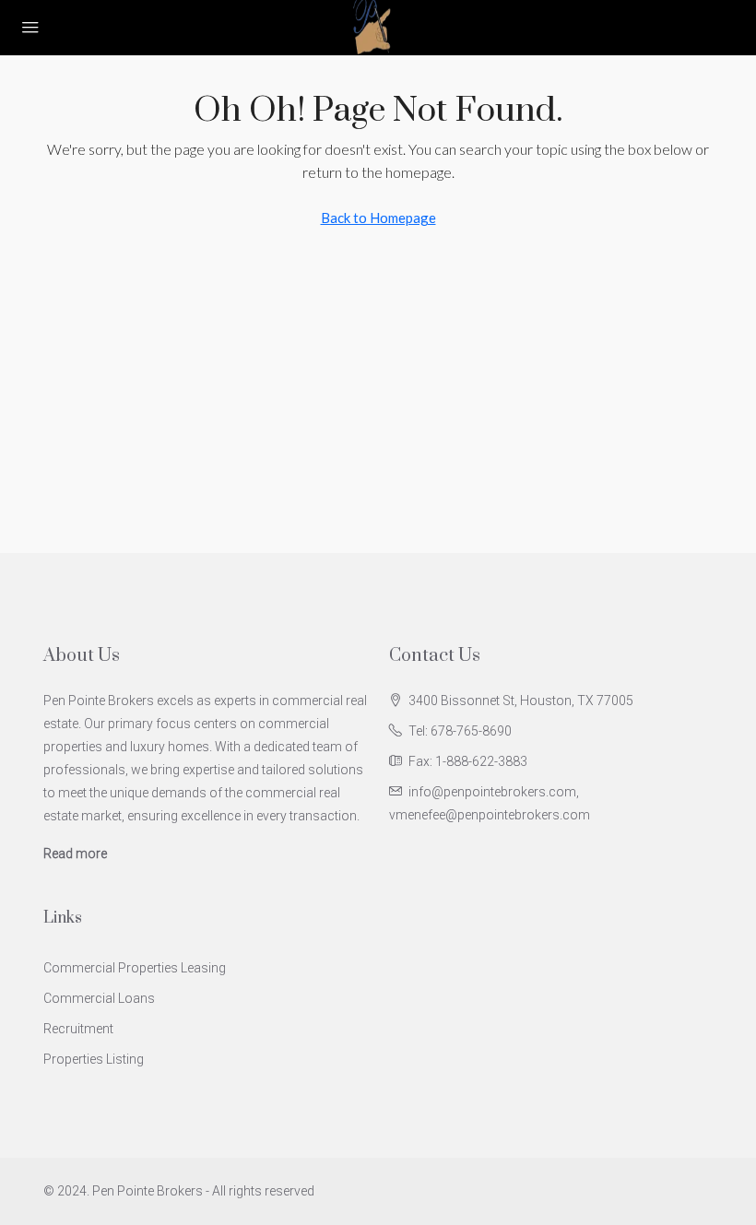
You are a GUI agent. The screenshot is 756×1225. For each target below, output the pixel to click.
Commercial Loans (99, 998)
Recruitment (78, 1028)
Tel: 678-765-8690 (460, 731)
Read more (75, 853)
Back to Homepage (378, 217)
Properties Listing (93, 1059)
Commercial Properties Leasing (134, 967)
